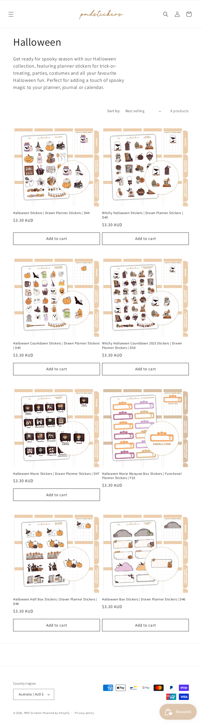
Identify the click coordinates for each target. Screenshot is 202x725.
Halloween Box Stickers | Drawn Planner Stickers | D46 (143, 599)
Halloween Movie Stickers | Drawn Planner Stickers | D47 (56, 474)
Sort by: (113, 110)
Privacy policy (84, 713)
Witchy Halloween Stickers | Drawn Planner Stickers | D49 (142, 215)
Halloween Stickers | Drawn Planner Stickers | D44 (51, 213)
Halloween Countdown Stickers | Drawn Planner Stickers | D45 (56, 345)
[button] (11, 14)
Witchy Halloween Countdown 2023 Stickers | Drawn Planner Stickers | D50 (142, 345)
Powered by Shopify (56, 713)
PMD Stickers (33, 713)
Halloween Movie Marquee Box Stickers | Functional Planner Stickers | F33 (141, 476)
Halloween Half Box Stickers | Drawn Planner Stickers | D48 (55, 601)
